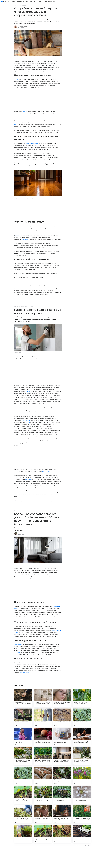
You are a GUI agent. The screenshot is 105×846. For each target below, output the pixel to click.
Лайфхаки (24, 5)
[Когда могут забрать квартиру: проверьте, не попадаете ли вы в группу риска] (82, 737)
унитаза (28, 422)
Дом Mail (27, 510)
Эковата (17, 235)
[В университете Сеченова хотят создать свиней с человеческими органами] (43, 776)
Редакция (63, 845)
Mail (2, 845)
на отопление (49, 226)
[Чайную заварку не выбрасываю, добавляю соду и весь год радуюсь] (82, 795)
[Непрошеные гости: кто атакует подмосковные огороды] (43, 814)
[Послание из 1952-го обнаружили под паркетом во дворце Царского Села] (62, 718)
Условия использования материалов (72, 845)
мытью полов (46, 471)
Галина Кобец (21, 533)
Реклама (10, 845)
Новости (31, 306)
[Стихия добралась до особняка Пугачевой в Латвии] (23, 737)
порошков (17, 652)
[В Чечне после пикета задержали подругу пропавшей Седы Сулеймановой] (62, 698)
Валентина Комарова (22, 26)
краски (25, 111)
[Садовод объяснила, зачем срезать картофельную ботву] (23, 814)
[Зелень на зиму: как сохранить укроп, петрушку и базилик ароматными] (23, 756)
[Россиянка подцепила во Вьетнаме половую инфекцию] (43, 718)
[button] (38, 43)
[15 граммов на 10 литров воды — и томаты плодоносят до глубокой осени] (82, 814)
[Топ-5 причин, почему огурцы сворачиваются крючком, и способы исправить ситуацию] (43, 834)
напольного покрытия (32, 143)
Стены (16, 79)
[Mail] (2, 1)
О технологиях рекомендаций (85, 845)
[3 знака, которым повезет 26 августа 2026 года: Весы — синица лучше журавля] (62, 814)
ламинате (27, 391)
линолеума (28, 479)
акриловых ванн (25, 420)
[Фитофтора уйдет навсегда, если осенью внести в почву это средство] (23, 718)
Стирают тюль (18, 644)
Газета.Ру (26, 306)
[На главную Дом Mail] (4, 1)
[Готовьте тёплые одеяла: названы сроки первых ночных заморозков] (62, 776)
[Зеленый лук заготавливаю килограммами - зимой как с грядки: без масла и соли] (82, 834)
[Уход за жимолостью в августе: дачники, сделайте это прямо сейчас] (43, 795)
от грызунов (25, 239)
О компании (6, 845)
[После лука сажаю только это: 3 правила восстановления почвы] (43, 737)
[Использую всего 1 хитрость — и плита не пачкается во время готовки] (62, 756)
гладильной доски (24, 672)
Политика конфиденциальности (97, 845)
